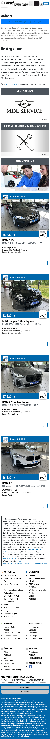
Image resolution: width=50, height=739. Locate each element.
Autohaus (8, 655)
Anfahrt (32, 655)
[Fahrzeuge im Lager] (17, 3)
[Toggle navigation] (4, 10)
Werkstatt (34, 572)
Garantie (32, 630)
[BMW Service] (31, 3)
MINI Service (34, 587)
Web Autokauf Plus (11, 596)
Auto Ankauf (9, 593)
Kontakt (33, 648)
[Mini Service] (36, 3)
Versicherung (34, 633)
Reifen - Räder (9, 627)
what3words (11, 84)
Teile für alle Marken (12, 639)
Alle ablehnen (25, 692)
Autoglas (32, 599)
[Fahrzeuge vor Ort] (25, 3)
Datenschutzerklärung (12, 669)
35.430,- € (9, 235)
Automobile (9, 572)
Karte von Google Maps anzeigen (25, 21)
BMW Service (34, 584)
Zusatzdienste (35, 623)
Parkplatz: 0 (8, 616)
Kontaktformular (35, 658)
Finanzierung (34, 627)
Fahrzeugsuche (10, 575)
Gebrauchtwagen (10, 613)
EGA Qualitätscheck (11, 607)
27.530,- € (9, 397)
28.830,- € (9, 477)
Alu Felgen (8, 630)
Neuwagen (8, 605)
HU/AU (31, 581)
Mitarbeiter (33, 652)
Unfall (31, 596)
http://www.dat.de (10, 559)
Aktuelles (7, 652)
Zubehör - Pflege (10, 636)
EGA (5, 658)
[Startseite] (7, 3)
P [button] (45, 263)
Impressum (38, 734)
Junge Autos (9, 610)
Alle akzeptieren (25, 687)
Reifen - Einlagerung (12, 633)
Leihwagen (33, 636)
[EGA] (44, 3)
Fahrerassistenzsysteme (13, 590)
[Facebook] (30, 666)
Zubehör (8, 623)
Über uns (8, 648)
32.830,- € (9, 316)
